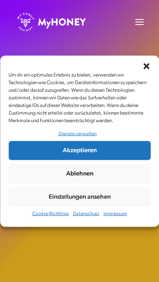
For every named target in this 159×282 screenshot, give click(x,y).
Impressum (115, 213)
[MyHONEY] (51, 22)
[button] (146, 66)
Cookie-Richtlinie (50, 213)
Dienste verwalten (78, 133)
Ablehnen (79, 173)
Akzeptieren (80, 150)
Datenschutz (86, 213)
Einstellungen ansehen (80, 197)
